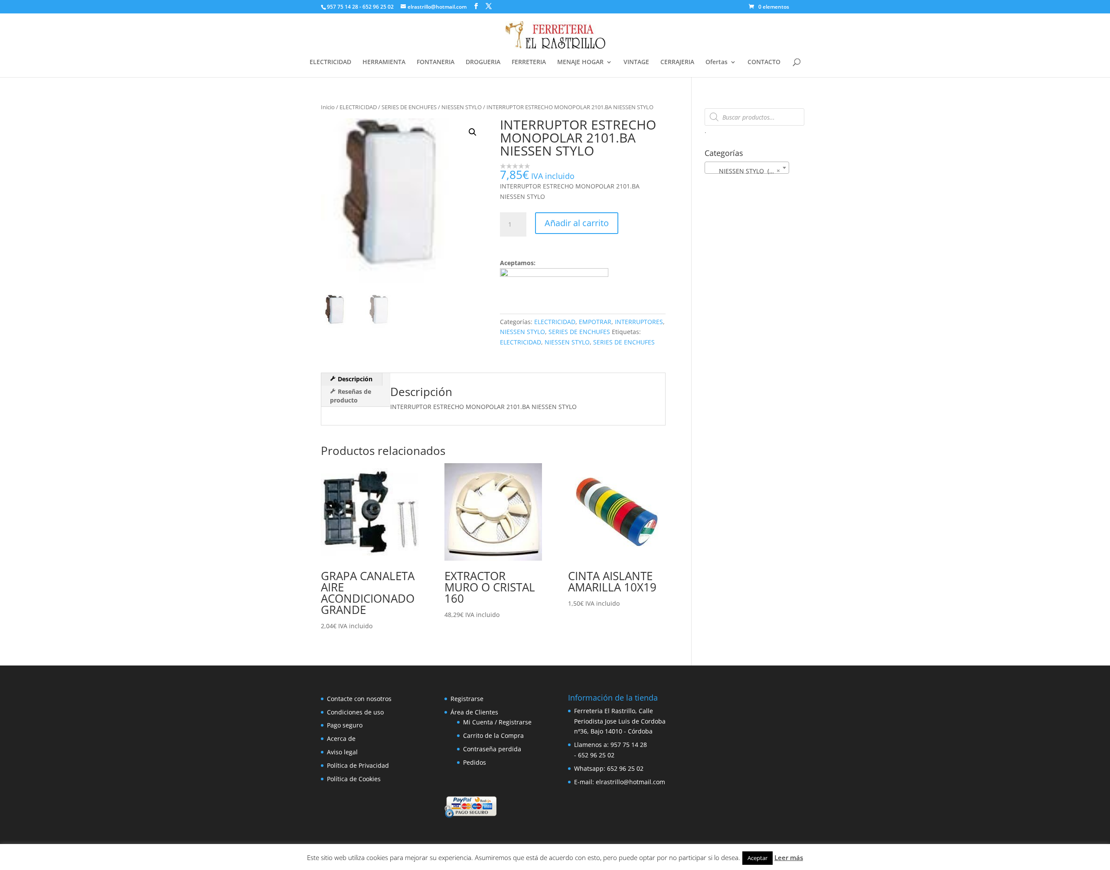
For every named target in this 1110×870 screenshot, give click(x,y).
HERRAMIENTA (383, 62)
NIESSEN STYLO (461, 107)
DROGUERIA (483, 62)
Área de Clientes (474, 712)
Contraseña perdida (492, 749)
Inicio (328, 107)
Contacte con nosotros (359, 699)
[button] (472, 132)
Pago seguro (344, 725)
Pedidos (474, 762)
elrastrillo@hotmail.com (630, 782)
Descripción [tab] (354, 379)
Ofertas (716, 62)
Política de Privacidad (358, 765)
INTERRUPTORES (639, 322)
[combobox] (747, 168)
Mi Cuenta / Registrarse (497, 722)
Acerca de (341, 738)
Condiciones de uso (355, 712)
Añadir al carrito (577, 223)
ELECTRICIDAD (330, 62)
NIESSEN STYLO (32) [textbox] (744, 170)
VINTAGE (636, 62)
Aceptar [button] (757, 858)
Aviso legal (342, 752)
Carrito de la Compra (493, 735)
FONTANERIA (435, 62)
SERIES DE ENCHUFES (409, 107)
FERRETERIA (529, 62)
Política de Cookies (354, 779)
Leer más (788, 857)
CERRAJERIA (677, 62)
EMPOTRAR (595, 322)
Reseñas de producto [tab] (350, 395)
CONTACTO (764, 62)
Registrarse (467, 699)
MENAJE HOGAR (580, 62)
